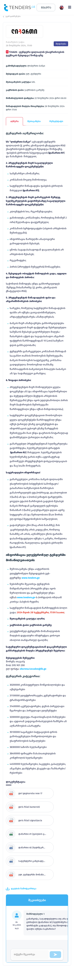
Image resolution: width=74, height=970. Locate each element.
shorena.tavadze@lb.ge (33, 668)
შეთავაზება (34, 121)
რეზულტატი (56, 121)
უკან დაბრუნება (13, 16)
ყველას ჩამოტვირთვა (23, 888)
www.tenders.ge (31, 577)
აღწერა (14, 121)
